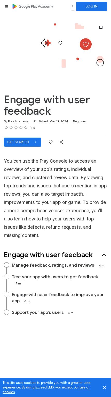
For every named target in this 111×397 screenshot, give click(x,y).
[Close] (104, 387)
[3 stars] (16, 127)
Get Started (18, 142)
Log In (92, 6)
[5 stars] (25, 127)
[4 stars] (21, 127)
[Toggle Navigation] (7, 6)
